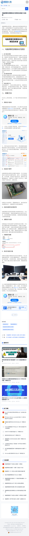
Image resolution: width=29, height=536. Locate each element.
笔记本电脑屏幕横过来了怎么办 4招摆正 (13, 474)
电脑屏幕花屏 (5, 324)
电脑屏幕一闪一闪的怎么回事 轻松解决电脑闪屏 (15, 471)
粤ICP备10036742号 (19, 529)
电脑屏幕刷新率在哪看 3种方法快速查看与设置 (15, 487)
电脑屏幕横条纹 (14, 324)
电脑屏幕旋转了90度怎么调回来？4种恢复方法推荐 (15, 495)
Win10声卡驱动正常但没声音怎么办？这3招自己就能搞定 (15, 413)
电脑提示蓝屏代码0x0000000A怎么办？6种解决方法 (15, 422)
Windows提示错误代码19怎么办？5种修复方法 (15, 453)
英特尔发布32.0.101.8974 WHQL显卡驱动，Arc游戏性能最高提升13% (14, 398)
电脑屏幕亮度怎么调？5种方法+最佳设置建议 (14, 483)
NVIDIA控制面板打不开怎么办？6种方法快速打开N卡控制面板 (15, 427)
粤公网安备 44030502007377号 (15, 532)
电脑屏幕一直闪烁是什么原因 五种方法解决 (16, 335)
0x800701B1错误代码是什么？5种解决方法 (14, 431)
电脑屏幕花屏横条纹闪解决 (8, 329)
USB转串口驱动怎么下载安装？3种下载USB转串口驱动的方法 (15, 444)
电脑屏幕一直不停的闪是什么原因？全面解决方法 (15, 499)
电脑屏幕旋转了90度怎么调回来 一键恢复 (13, 464)
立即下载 (14, 121)
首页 (2, 5)
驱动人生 (10, 108)
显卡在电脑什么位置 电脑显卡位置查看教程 (15, 337)
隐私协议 (19, 525)
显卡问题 (5, 5)
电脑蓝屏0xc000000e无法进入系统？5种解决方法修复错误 (15, 439)
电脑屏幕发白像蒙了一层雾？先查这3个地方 (14, 467)
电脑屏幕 (17, 31)
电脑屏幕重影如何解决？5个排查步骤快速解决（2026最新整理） (15, 479)
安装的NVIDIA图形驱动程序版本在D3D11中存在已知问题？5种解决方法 (14, 379)
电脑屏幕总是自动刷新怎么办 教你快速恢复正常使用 (15, 491)
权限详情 (23, 525)
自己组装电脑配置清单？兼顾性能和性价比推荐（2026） (15, 449)
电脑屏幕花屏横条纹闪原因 (8, 326)
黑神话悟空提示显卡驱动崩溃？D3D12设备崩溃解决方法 (14, 360)
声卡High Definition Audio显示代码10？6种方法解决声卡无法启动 (15, 417)
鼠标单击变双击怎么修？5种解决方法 (13, 435)
